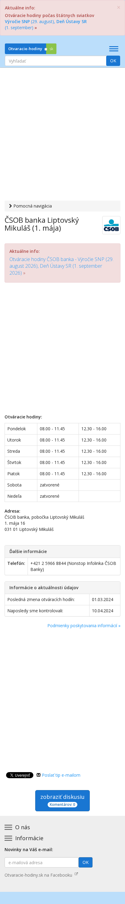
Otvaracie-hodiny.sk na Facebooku (40, 875)
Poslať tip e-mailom (61, 775)
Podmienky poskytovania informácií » (83, 625)
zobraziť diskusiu (62, 800)
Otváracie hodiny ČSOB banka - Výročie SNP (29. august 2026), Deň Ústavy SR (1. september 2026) (61, 266)
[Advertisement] (62, 135)
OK (113, 61)
